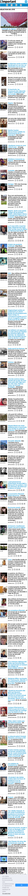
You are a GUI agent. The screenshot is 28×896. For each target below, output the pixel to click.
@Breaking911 (11, 207)
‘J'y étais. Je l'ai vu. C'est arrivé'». (17, 682)
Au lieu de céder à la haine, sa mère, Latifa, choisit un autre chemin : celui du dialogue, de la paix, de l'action (17, 232)
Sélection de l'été (7, 9)
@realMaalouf (11, 522)
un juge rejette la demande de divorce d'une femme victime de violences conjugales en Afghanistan (17, 149)
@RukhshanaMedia (12, 155)
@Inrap (9, 569)
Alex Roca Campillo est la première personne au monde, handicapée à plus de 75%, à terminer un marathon (17, 248)
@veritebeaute (11, 759)
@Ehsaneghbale (11, 375)
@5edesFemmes (11, 141)
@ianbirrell (10, 620)
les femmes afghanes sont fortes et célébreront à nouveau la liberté (17, 667)
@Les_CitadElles (11, 306)
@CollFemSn (10, 189)
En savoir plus (6, 893)
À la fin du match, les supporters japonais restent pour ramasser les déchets (17, 43)
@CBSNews (10, 645)
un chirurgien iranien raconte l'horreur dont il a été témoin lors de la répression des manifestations (17, 846)
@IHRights (10, 658)
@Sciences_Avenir (11, 421)
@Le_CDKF (10, 555)
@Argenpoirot (11, 180)
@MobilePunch (11, 222)
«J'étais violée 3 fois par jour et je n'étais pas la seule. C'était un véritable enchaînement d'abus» (17, 498)
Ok (21, 885)
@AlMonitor (10, 807)
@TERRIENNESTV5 (12, 732)
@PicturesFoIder (11, 464)
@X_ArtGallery (11, 84)
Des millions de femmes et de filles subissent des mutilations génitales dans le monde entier (17, 601)
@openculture (11, 773)
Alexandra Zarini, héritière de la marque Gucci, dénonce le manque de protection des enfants (17, 386)
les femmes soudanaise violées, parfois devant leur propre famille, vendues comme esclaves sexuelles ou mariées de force (17, 725)
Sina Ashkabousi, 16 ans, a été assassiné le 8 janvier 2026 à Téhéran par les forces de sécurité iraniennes (17, 653)
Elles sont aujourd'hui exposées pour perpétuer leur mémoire (17, 93)
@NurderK (10, 703)
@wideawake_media (12, 286)
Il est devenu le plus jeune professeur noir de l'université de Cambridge (17, 317)
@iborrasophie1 (11, 269)
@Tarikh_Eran (11, 540)
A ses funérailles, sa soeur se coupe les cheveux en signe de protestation (16, 816)
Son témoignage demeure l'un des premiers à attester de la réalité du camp (17, 430)
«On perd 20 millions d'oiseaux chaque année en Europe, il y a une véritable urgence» (17, 416)
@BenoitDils (10, 358)
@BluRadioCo (11, 47)
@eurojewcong (11, 437)
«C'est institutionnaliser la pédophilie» (17, 711)
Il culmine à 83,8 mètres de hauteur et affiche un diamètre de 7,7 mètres (17, 740)
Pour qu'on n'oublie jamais (17, 754)
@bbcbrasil (10, 326)
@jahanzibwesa (11, 674)
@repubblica (10, 605)
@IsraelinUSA (10, 686)
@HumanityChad (11, 57)
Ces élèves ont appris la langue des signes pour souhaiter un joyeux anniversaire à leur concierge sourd (16, 459)
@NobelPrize (10, 410)
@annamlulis (10, 254)
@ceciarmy (10, 73)
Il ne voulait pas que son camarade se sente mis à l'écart (16, 53)
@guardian (10, 852)
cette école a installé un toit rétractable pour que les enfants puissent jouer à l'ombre (14, 31)
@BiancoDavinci (11, 123)
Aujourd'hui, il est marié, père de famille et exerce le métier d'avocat (17, 215)
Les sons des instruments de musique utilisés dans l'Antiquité (17, 119)
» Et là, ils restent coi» (17, 696)
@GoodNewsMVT (11, 630)
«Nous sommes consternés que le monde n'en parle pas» (17, 161)
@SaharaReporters (12, 114)
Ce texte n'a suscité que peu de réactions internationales (17, 336)
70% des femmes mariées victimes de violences (17, 185)
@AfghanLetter (11, 583)
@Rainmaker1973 (11, 863)
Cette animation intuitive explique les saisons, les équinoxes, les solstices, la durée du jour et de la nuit (17, 859)
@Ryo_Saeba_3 (9, 35)
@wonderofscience (12, 746)
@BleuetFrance (11, 240)
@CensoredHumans (12, 503)
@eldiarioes (10, 595)
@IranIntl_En (10, 452)
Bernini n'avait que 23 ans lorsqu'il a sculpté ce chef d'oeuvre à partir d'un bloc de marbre (17, 80)
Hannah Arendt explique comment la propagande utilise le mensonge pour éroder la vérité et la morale (17, 767)
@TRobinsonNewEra (12, 717)
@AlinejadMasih (11, 824)
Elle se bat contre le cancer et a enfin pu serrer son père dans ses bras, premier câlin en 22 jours (17, 626)
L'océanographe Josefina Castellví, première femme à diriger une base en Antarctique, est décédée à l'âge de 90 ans (17, 590)
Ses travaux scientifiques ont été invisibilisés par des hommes (16, 135)
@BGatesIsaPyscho (12, 395)
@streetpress (10, 837)
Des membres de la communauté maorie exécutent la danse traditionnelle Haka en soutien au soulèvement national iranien (16, 445)
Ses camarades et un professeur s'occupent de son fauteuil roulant (17, 67)
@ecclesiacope (11, 165)
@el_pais (10, 344)
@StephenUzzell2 (11, 99)
